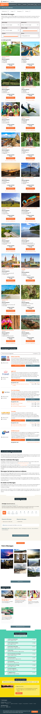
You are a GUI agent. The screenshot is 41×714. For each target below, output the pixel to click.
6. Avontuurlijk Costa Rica (12, 657)
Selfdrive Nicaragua (5, 117)
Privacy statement (25, 703)
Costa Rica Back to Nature (26, 299)
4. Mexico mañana (10, 650)
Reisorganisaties (19, 11)
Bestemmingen (4, 22)
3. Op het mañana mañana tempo (13, 646)
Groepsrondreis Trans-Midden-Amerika (29, 147)
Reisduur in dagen (24, 27)
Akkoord (34, 711)
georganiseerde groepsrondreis (23, 463)
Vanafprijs (3, 33)
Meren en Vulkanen (5, 86)
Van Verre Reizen (15, 390)
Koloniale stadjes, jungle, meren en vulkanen (29, 208)
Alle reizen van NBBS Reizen (10, 69)
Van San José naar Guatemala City (28, 177)
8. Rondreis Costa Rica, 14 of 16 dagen (13, 665)
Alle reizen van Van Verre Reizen (30, 69)
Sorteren (22, 33)
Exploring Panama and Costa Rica (8, 330)
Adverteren (2, 703)
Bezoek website (18, 365)
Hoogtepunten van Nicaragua (27, 56)
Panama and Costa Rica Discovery (28, 330)
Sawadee (13, 411)
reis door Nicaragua (23, 465)
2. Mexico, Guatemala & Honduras (13, 642)
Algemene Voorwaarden (14, 703)
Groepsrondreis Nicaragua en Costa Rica (29, 86)
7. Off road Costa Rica (11, 661)
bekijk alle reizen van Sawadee (35, 422)
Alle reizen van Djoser (30, 190)
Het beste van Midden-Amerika (7, 147)
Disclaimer (30, 703)
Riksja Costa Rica (15, 356)
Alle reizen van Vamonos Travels (10, 99)
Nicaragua (12, 11)
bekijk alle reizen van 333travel (35, 382)
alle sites (12, 1)
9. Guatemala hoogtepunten (12, 668)
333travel (13, 371)
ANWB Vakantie (15, 431)
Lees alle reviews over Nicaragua (20, 535)
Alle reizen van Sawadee (30, 99)
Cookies (35, 703)
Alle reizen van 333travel (30, 282)
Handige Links (7, 703)
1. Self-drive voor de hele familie (13, 639)
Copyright (20, 703)
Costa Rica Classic (5, 299)
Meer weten (21, 712)
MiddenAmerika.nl (4, 11)
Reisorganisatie (4, 27)
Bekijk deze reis (11, 67)
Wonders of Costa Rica (26, 117)
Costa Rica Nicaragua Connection (8, 268)
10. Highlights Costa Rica (11, 672)
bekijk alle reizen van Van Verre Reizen (33, 401)
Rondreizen (26, 11)
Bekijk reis (19, 693)
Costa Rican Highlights (6, 208)
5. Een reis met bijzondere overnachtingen (14, 653)
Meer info (33, 365)
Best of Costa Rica (5, 238)
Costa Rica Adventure (5, 56)
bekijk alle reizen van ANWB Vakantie (33, 442)
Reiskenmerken (23, 22)
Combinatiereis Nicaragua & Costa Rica (9, 177)
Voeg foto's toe (20, 542)
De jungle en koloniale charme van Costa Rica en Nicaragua (30, 269)
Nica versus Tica (24, 238)
